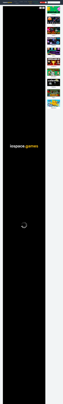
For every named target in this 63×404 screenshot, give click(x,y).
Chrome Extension (37, 2)
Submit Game (30, 2)
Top (26, 1)
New (22, 1)
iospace (7, 2)
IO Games (17, 2)
